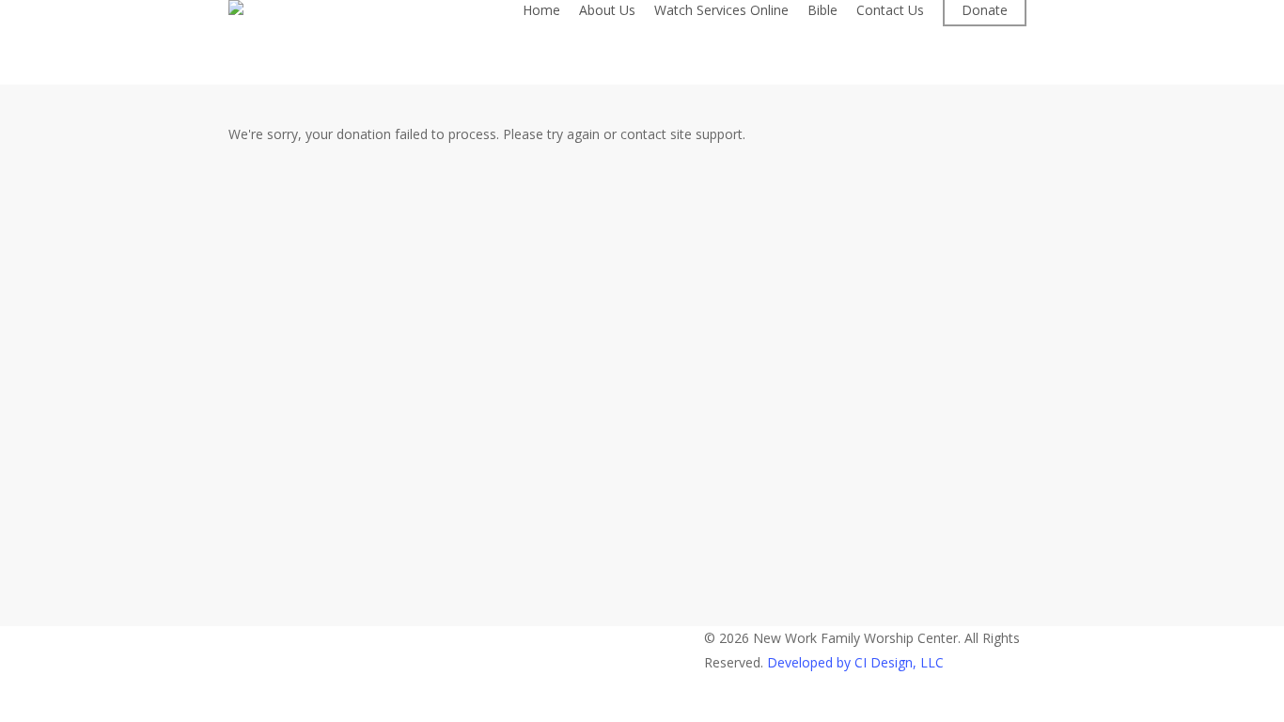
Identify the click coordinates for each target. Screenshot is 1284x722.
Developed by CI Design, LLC (855, 662)
